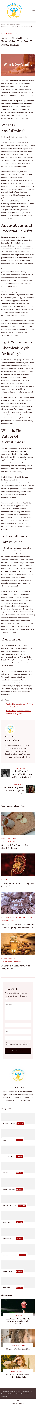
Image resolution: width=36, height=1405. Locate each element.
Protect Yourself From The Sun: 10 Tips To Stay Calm (18, 1376)
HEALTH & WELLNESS (9, 34)
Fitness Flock (5, 49)
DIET (3, 917)
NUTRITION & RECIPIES (12, 962)
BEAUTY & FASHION (8, 838)
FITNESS (10, 917)
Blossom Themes (15, 1394)
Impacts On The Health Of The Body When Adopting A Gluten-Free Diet (17, 926)
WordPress (4, 1396)
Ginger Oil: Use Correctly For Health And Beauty (14, 846)
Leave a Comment (18, 1403)
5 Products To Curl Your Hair (18, 1349)
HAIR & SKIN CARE (18, 1345)
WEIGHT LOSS (8, 920)
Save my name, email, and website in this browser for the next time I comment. (18, 1043)
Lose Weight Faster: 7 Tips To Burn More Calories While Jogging (18, 1321)
